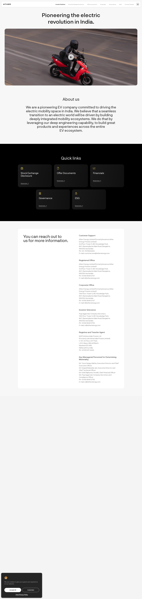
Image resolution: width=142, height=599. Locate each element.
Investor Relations (60, 4)
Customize (30, 590)
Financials (103, 4)
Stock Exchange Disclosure (76, 4)
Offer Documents (92, 4)
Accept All (13, 590)
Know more (24, 183)
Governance (112, 4)
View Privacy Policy (22, 594)
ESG (120, 4)
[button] (137, 4)
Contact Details (129, 4)
